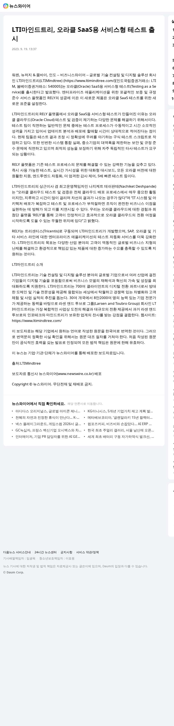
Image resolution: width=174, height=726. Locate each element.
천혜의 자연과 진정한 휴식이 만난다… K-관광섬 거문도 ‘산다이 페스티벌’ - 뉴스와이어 (48, 417)
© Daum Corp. (13, 572)
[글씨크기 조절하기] (143, 61)
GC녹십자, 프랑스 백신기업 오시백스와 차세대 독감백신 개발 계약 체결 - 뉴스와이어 (48, 430)
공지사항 (66, 552)
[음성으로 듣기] (126, 61)
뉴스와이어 (20, 6)
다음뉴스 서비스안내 (17, 552)
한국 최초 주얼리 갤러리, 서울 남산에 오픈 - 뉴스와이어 (121, 430)
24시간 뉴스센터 (46, 552)
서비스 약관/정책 (87, 552)
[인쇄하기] (152, 61)
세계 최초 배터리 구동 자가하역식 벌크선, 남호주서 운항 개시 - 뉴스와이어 (121, 436)
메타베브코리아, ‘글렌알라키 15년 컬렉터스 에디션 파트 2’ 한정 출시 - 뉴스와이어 (121, 417)
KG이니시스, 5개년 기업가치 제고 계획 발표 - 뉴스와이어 (121, 411)
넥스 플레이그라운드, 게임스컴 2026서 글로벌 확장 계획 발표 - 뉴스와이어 (48, 423)
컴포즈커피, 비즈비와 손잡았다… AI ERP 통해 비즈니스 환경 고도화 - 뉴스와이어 (121, 423)
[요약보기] (118, 61)
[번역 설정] (135, 61)
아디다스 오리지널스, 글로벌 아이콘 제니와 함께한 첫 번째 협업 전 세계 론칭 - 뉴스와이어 (48, 411)
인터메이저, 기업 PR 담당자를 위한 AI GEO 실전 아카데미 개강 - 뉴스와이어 (48, 436)
